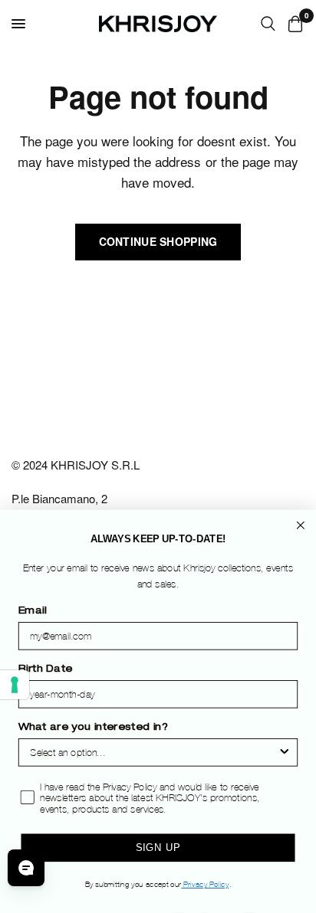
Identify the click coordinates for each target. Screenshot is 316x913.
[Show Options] (284, 753)
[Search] (268, 23)
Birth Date (45, 670)
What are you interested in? (93, 728)
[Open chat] (26, 867)
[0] (292, 23)
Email (32, 612)
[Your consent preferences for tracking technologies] (14, 684)
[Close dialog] (300, 525)
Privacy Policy (205, 885)
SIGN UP (158, 848)
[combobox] (153, 753)
